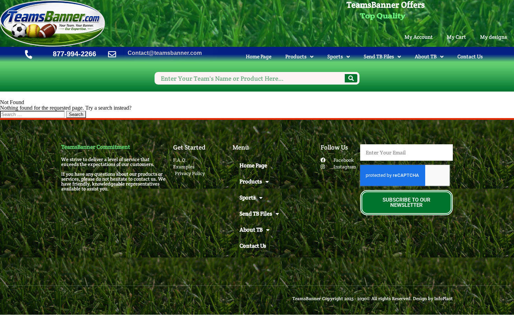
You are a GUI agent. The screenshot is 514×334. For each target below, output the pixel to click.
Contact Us (470, 56)
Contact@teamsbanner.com (165, 53)
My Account (419, 37)
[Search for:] (33, 114)
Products (296, 56)
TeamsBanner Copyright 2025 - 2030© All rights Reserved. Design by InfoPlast (372, 299)
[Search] (351, 78)
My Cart (456, 37)
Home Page (258, 56)
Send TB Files (379, 56)
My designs (493, 37)
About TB (426, 56)
